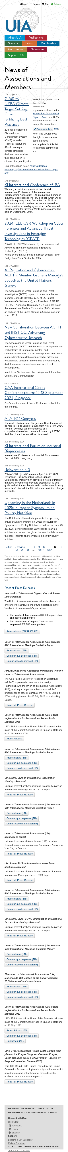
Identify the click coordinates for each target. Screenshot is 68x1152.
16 (28, 549)
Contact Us (13, 1122)
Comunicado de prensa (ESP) (22, 661)
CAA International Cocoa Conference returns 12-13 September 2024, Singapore (34, 392)
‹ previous (20, 547)
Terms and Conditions (19, 1150)
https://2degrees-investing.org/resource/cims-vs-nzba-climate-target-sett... (31, 169)
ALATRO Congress (20, 418)
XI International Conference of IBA (32, 185)
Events (29, 43)
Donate (57, 4)
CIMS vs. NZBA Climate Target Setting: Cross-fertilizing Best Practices (17, 111)
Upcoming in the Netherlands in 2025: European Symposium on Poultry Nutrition (30, 508)
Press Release (14, 738)
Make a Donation (16, 1143)
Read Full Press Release (20, 705)
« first (9, 547)
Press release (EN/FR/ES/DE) (22, 631)
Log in (25, 4)
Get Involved (16, 49)
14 (16, 549)
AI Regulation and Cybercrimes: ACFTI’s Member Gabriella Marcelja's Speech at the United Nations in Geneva (34, 277)
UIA (18, 18)
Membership (48, 43)
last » (50, 549)
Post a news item (43, 129)
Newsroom (37, 49)
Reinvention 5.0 (17, 470)
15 (22, 549)
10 (44, 547)
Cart (46, 4)
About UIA (14, 37)
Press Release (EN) (17, 1030)
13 (60, 547)
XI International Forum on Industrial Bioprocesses (33, 448)
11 (49, 547)
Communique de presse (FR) (22, 655)
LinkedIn (16, 1129)
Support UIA (16, 55)
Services (13, 43)
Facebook (17, 1125)
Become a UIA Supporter (20, 1140)
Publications (35, 37)
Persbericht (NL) (15, 1041)
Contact (36, 4)
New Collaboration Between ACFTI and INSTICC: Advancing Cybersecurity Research (33, 332)
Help (56, 129)
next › (41, 549)
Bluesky (16, 1132)
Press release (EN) (16, 650)
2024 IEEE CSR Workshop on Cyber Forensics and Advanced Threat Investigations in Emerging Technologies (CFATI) (34, 231)
